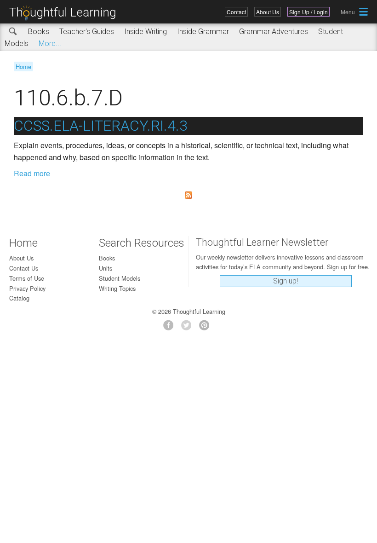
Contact (236, 12)
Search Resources (141, 243)
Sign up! (285, 281)
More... (50, 43)
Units (105, 268)
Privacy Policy (27, 288)
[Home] (65, 13)
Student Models (119, 278)
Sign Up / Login (308, 12)
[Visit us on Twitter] (189, 327)
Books (38, 31)
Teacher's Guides (86, 31)
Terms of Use (26, 278)
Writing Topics (117, 288)
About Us (267, 12)
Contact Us (23, 268)
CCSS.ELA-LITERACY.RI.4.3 (101, 125)
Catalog (19, 298)
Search (13, 31)
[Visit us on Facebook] (171, 327)
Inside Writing (145, 31)
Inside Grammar (203, 31)
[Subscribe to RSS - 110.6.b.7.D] (188, 195)
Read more (32, 173)
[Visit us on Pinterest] (207, 327)
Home (23, 66)
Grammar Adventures (273, 31)
